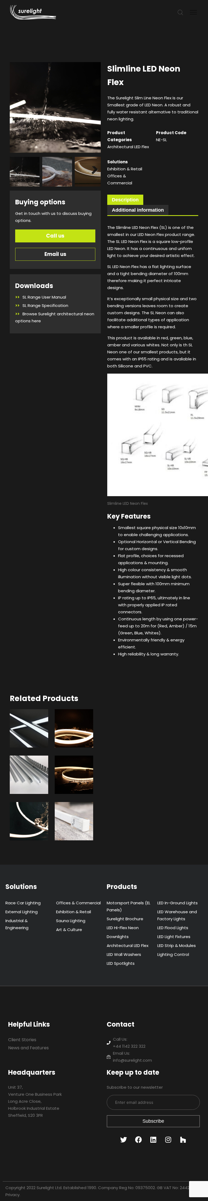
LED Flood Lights (172, 928)
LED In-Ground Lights (177, 903)
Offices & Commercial (78, 903)
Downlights (118, 936)
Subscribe (153, 1121)
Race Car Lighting (23, 903)
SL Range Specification (41, 305)
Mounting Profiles (28, 770)
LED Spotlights (121, 963)
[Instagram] (168, 1139)
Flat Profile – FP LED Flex (74, 774)
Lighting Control (173, 954)
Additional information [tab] (138, 210)
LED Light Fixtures (173, 936)
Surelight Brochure (125, 919)
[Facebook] (138, 1139)
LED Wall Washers (124, 954)
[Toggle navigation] (194, 12)
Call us (55, 235)
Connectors (76, 813)
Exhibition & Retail (124, 169)
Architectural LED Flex (128, 147)
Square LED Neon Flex (27, 728)
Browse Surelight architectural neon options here (54, 317)
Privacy (12, 1194)
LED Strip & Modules (176, 945)
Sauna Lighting (70, 920)
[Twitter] (123, 1139)
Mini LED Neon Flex (27, 817)
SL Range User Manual (40, 297)
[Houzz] (183, 1139)
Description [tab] (125, 199)
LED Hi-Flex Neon (123, 928)
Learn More (26, 740)
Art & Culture (69, 929)
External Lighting (21, 912)
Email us (55, 254)
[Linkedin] (153, 1139)
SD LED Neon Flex (72, 724)
